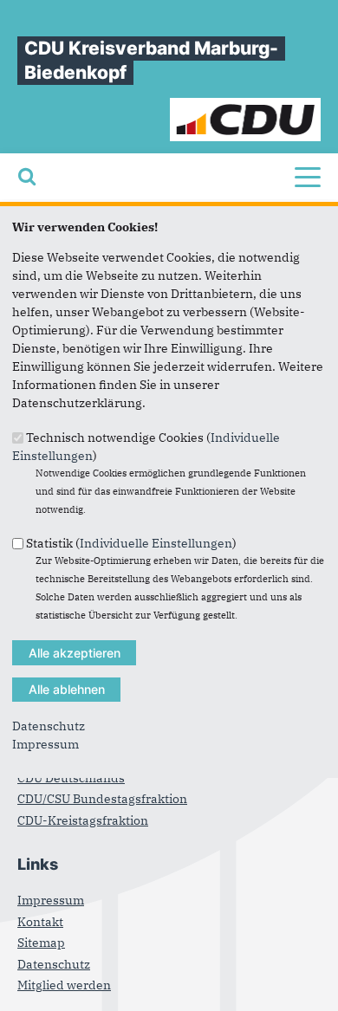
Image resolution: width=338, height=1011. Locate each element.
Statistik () (131, 543)
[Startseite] (246, 106)
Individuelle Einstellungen (156, 543)
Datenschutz (48, 726)
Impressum (45, 744)
